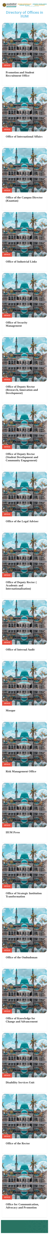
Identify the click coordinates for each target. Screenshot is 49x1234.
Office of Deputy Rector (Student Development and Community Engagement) (22, 457)
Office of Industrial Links (21, 261)
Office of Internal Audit (20, 649)
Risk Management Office (21, 771)
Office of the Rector (18, 1143)
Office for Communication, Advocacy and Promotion (22, 1206)
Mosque (10, 710)
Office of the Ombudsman (21, 957)
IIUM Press (13, 832)
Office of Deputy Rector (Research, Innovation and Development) (22, 390)
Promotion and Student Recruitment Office (20, 74)
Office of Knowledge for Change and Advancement (22, 1020)
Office (7, 65)
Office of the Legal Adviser (22, 521)
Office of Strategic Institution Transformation (24, 895)
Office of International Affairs (24, 136)
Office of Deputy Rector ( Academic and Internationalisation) (21, 585)
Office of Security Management (16, 324)
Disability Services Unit (20, 1082)
